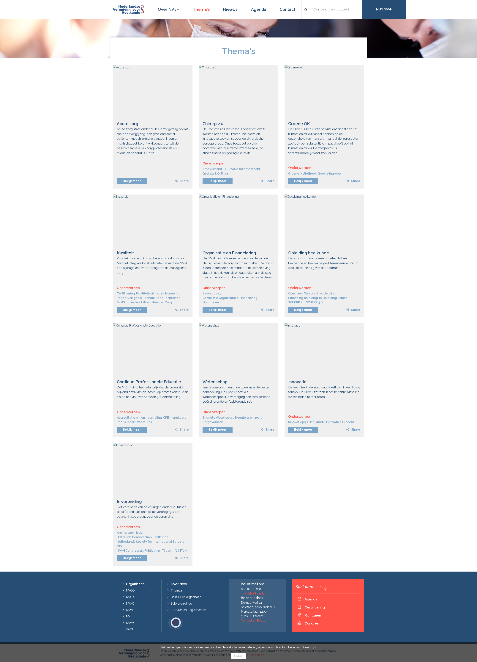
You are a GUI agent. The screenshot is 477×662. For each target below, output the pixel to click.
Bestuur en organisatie (186, 597)
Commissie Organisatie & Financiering (230, 298)
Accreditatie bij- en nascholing (139, 417)
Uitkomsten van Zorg (156, 302)
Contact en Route (253, 620)
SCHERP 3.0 (314, 302)
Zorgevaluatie (213, 422)
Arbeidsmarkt (212, 169)
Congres (312, 623)
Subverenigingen (182, 603)
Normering (173, 293)
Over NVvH (169, 9)
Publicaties (152, 550)
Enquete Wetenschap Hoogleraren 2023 (232, 417)
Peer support (126, 422)
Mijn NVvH (384, 9)
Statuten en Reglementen (188, 610)
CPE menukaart (174, 417)
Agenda (258, 9)
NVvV (130, 623)
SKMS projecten (128, 302)
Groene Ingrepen (330, 173)
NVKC (130, 603)
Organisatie (135, 584)
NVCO (130, 590)
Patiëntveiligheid (129, 298)
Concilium (295, 293)
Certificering (126, 293)
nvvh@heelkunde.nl (254, 593)
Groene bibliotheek (302, 173)
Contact (287, 9)
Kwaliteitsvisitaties (150, 293)
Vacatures (144, 422)
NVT (129, 616)
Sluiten (238, 656)
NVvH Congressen (130, 550)
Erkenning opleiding (303, 298)
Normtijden (211, 302)
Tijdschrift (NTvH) (174, 550)
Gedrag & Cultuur (215, 173)
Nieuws (230, 9)
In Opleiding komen (333, 298)
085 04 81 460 (251, 589)
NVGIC (130, 597)
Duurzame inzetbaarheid (242, 169)
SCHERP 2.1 (296, 302)
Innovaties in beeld (340, 422)
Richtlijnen (172, 298)
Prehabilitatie (153, 298)
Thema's (201, 9)
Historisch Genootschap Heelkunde (142, 537)
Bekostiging (211, 293)
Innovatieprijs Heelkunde (306, 422)
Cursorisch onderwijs (319, 293)
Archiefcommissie (130, 532)
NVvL (130, 610)
